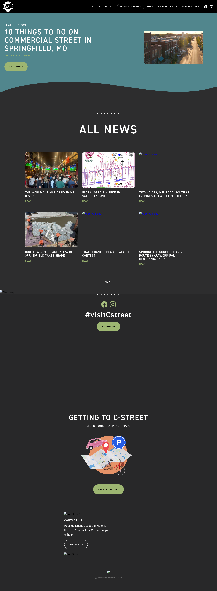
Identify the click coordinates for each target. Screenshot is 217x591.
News (150, 7)
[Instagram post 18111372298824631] (129, 342)
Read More (16, 66)
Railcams (187, 7)
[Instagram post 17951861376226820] (171, 342)
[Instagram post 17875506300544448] (46, 342)
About (198, 7)
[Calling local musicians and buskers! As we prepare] (88, 365)
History (174, 7)
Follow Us (108, 326)
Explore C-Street (101, 6)
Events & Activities (130, 6)
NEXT (108, 282)
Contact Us (76, 544)
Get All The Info (108, 489)
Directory (161, 7)
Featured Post (13, 55)
